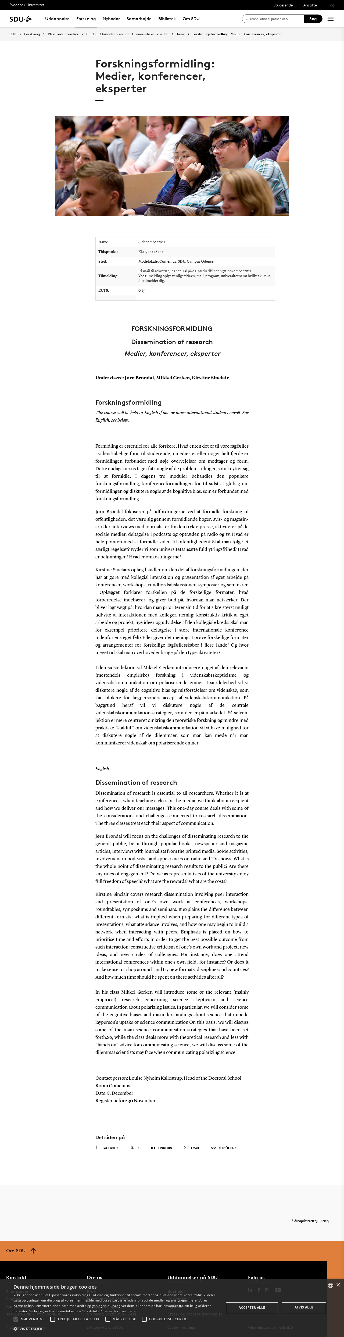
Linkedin (165, 1148)
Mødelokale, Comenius (157, 261)
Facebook (111, 1148)
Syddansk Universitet (27, 4)
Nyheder (111, 18)
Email (195, 1148)
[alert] (172, 1308)
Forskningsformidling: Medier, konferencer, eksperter (237, 34)
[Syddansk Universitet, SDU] (20, 19)
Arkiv (181, 34)
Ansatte (310, 5)
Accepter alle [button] (252, 1307)
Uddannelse (57, 18)
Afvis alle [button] (304, 1307)
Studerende (283, 5)
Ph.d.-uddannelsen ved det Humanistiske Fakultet (127, 34)
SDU (12, 34)
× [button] (338, 1285)
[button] (15, 1319)
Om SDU (191, 18)
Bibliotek (167, 18)
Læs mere (128, 1311)
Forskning (86, 18)
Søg (313, 18)
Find (331, 5)
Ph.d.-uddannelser (63, 34)
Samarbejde (139, 18)
